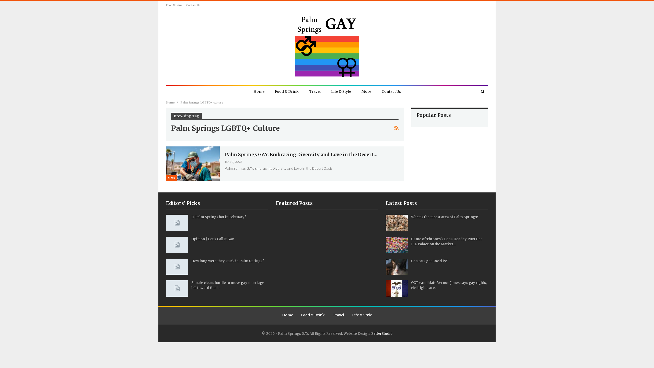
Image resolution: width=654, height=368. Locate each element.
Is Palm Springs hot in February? (218, 217)
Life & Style (341, 91)
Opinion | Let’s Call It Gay (212, 239)
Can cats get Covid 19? (429, 261)
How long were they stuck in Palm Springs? (227, 261)
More (366, 91)
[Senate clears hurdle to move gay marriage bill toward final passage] (177, 288)
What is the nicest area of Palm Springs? (444, 217)
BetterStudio (381, 333)
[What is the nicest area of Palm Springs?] (397, 223)
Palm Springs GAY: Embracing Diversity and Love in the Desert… (301, 154)
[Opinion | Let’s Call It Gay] (177, 245)
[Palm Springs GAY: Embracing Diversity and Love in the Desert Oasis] (193, 163)
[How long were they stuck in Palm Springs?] (177, 267)
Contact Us (193, 5)
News (171, 178)
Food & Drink (174, 5)
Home (258, 91)
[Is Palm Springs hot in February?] (177, 223)
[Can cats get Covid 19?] (397, 267)
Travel (315, 91)
